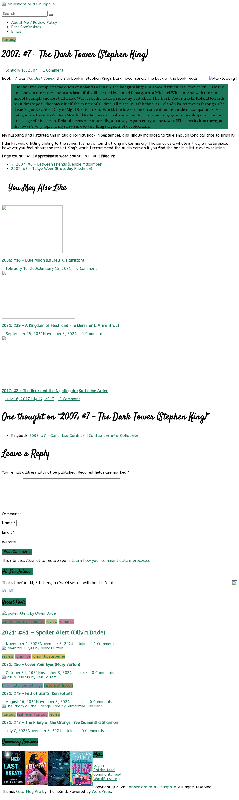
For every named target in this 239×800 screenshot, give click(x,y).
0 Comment (86, 268)
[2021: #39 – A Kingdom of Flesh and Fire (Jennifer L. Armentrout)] (38, 317)
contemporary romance (23, 621)
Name (8, 523)
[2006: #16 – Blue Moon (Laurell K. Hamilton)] (32, 252)
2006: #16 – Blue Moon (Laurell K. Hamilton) (43, 260)
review (51, 621)
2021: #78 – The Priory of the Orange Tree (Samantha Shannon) (60, 722)
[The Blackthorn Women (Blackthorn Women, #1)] (59, 784)
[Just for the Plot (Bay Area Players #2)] (81, 784)
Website (9, 542)
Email (16, 31)
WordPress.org (106, 779)
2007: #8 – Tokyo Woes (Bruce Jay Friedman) (54, 168)
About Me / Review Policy (34, 22)
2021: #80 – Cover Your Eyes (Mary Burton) (41, 664)
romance (66, 621)
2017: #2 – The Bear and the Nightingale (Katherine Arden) (55, 391)
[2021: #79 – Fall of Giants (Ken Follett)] (29, 677)
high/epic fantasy (32, 714)
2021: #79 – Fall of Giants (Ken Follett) (37, 693)
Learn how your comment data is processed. (111, 560)
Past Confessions (26, 27)
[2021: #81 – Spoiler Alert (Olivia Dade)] (29, 613)
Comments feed (107, 774)
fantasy (9, 39)
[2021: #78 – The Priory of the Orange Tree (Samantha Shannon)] (52, 706)
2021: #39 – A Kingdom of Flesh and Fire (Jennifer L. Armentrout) (61, 325)
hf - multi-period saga (22, 685)
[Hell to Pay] (36, 784)
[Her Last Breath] (13, 784)
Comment (12, 514)
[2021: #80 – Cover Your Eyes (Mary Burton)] (32, 648)
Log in (98, 765)
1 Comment (52, 70)
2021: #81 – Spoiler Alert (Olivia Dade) (53, 632)
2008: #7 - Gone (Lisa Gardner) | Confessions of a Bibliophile (83, 435)
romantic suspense (48, 656)
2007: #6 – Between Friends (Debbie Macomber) (57, 164)
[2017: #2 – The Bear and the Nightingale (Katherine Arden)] (41, 382)
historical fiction (58, 685)
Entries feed (104, 770)
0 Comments (102, 672)
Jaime (84, 643)
